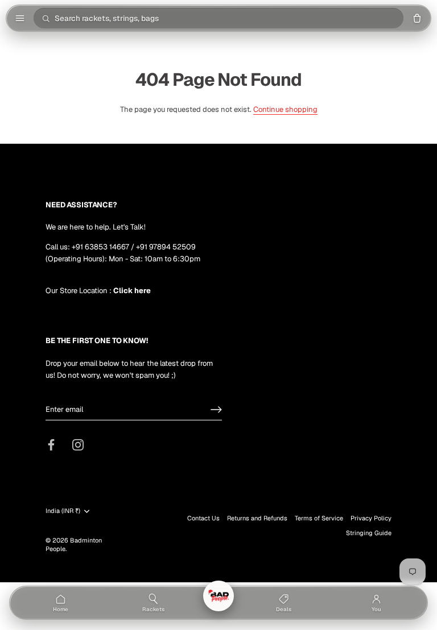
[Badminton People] (218, 596)
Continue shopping (285, 109)
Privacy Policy (371, 518)
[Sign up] (216, 409)
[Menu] (20, 18)
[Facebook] (51, 444)
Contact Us (203, 518)
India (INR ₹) (63, 511)
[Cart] (417, 18)
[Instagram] (78, 444)
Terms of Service (319, 518)
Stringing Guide (368, 533)
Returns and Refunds (257, 518)
